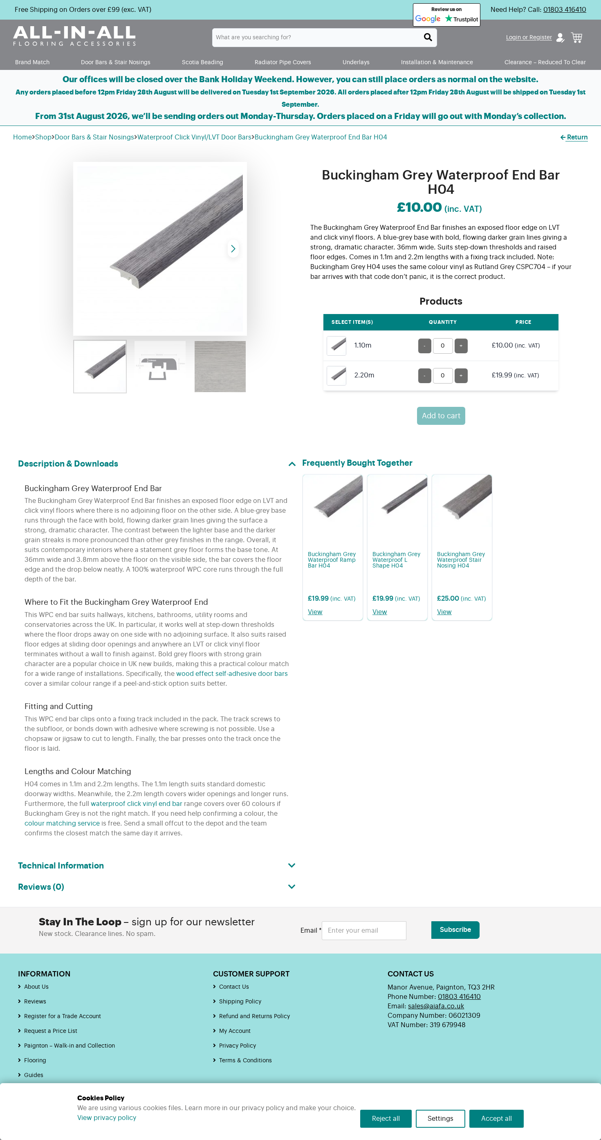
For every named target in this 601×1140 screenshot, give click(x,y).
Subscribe (455, 930)
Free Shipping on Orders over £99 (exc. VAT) (83, 10)
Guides (33, 1075)
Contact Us (234, 987)
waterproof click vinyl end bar (136, 804)
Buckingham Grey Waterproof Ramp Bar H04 (332, 560)
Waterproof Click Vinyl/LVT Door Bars (194, 137)
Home (22, 137)
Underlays (356, 62)
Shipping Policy (240, 1002)
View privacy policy (106, 1118)
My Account (235, 1031)
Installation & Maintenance (437, 62)
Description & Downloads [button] (68, 464)
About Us (36, 987)
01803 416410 (564, 10)
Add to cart (441, 416)
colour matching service (62, 823)
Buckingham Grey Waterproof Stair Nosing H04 (461, 560)
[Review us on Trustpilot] (461, 19)
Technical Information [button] (61, 866)
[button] (233, 249)
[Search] (428, 37)
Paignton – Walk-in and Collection (69, 1046)
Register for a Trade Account (62, 1016)
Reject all (386, 1118)
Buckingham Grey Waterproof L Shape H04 (396, 560)
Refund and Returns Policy (254, 1016)
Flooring (35, 1061)
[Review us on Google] (428, 19)
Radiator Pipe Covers (283, 62)
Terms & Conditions (245, 1061)
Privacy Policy (237, 1046)
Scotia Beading (202, 62)
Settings (440, 1118)
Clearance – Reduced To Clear (545, 62)
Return (576, 137)
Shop (43, 137)
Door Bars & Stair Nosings (115, 62)
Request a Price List (50, 1031)
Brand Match (32, 62)
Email (311, 930)
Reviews (35, 1002)
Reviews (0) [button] (41, 887)
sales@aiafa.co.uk (436, 1006)
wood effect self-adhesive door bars (232, 674)
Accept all (496, 1118)
